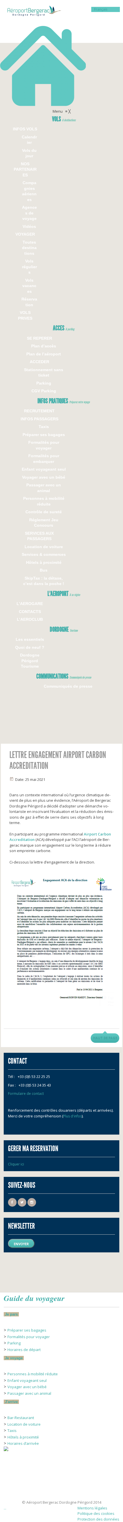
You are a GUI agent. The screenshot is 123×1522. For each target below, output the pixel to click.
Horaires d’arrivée (23, 1443)
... (5, 1508)
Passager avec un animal (29, 1393)
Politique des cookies (96, 1513)
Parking (14, 1343)
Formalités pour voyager (28, 1336)
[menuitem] (64, 119)
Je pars (11, 1314)
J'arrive (11, 1402)
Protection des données (98, 1519)
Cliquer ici (16, 1164)
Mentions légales (92, 1508)
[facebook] (12, 1202)
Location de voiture (24, 1424)
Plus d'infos (72, 1116)
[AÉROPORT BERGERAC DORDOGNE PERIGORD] (18, 1490)
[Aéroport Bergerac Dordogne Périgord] (61, 54)
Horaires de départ (24, 1349)
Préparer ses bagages (26, 1330)
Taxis (12, 1430)
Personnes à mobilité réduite (32, 1373)
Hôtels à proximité (23, 1437)
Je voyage (14, 1358)
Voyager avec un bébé (27, 1386)
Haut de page (105, 1038)
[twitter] (22, 1202)
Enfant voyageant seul (27, 1380)
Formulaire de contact (26, 1093)
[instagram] (31, 1202)
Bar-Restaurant (20, 1417)
